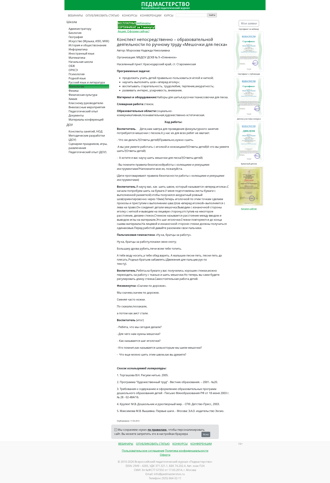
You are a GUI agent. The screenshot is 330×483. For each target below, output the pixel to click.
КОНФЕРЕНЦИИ (150, 15)
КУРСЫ (168, 15)
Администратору (80, 29)
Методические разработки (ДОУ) (87, 138)
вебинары (134, 23)
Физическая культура (83, 95)
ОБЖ (72, 66)
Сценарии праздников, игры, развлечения (88, 146)
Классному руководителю (86, 103)
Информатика (78, 49)
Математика (77, 58)
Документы (76, 115)
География (76, 37)
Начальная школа (81, 62)
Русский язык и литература (87, 82)
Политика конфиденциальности (186, 451)
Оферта (165, 455)
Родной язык (77, 78)
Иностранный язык (81, 53)
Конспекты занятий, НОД (85, 131)
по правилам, (157, 430)
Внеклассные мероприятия (87, 107)
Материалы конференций (86, 119)
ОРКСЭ (73, 70)
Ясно (206, 434)
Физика (74, 91)
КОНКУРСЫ (129, 15)
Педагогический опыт (83, 111)
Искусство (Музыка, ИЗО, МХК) (89, 41)
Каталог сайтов (249, 208)
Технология (76, 86)
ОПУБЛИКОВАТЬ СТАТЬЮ (102, 15)
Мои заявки (249, 23)
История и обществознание (87, 45)
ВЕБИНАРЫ (75, 15)
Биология (75, 33)
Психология (77, 74)
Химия (73, 99)
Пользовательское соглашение (143, 451)
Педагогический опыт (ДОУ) (87, 152)
